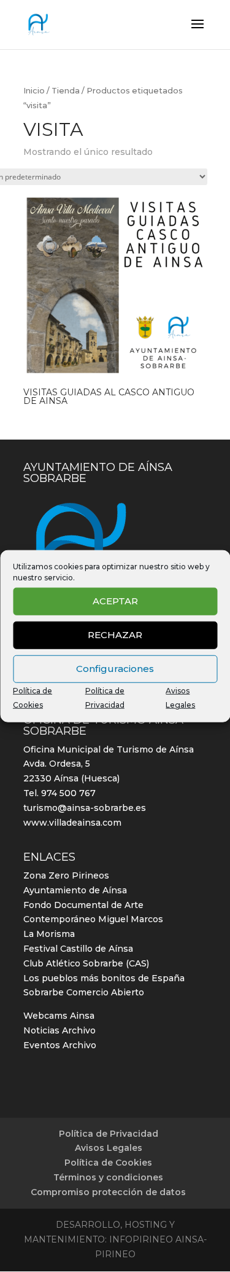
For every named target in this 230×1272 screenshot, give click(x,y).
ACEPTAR (115, 601)
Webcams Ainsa (58, 1015)
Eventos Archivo (59, 1045)
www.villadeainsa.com (72, 822)
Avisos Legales (108, 1147)
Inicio (34, 90)
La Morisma (49, 933)
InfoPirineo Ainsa (156, 1239)
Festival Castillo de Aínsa (78, 948)
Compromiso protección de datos (108, 1192)
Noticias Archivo (59, 1030)
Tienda (66, 90)
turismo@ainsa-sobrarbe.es (84, 807)
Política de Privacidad (108, 1133)
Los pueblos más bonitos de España (104, 978)
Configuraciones (115, 668)
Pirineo (115, 1254)
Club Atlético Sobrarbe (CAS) (86, 963)
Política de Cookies (108, 1162)
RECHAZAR (115, 635)
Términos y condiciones (108, 1177)
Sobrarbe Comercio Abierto (83, 992)
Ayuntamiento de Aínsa (75, 890)
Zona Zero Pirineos (66, 875)
